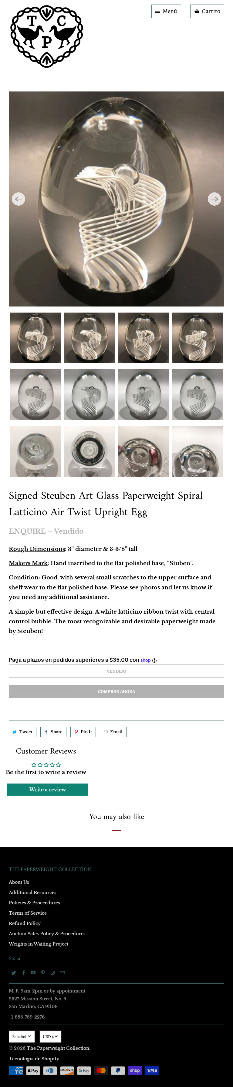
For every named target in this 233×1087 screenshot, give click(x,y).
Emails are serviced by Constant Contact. (79, 644)
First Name (40, 490)
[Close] (204, 413)
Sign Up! (117, 661)
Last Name (39, 525)
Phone (36, 560)
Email (35, 455)
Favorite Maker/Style (49, 594)
